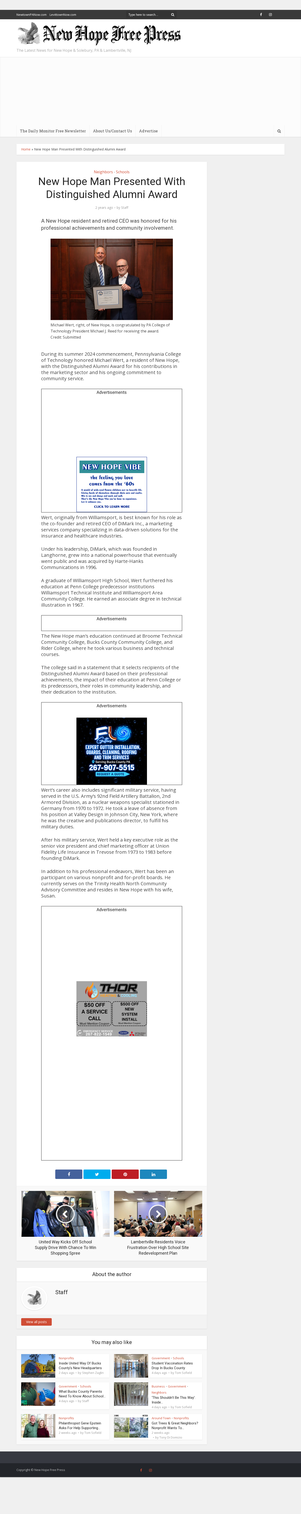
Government (161, 1358)
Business (158, 1386)
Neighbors (103, 171)
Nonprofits (66, 1358)
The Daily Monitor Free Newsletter (53, 130)
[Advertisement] (150, 90)
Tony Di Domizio (170, 1437)
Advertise (148, 130)
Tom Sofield (183, 1373)
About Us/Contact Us (112, 130)
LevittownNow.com (63, 14)
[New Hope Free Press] (98, 34)
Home (26, 149)
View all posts (36, 1322)
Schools (123, 171)
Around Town (161, 1418)
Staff (124, 208)
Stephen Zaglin (93, 1373)
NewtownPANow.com (31, 14)
